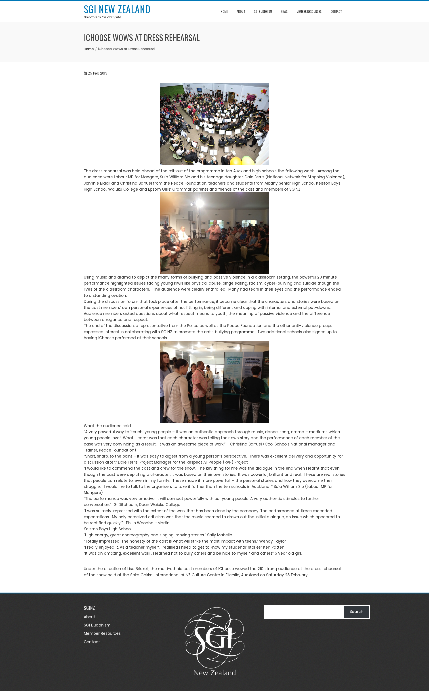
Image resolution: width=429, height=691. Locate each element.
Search (356, 611)
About (241, 11)
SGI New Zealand (117, 9)
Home (224, 11)
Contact (336, 11)
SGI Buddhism (263, 11)
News (284, 11)
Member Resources (309, 11)
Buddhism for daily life (102, 17)
